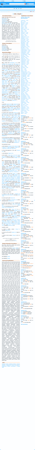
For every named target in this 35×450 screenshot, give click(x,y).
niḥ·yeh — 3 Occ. (24, 57)
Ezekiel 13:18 (4, 183)
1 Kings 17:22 (13, 156)
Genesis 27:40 (14, 85)
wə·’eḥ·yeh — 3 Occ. (25, 94)
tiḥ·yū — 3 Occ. (24, 69)
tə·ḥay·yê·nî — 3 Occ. (25, 62)
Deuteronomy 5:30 (16, 91)
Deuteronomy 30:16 (12, 105)
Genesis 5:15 (23, 173)
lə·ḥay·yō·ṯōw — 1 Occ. (25, 52)
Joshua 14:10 (17, 221)
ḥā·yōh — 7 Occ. (24, 28)
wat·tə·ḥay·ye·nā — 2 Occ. (26, 82)
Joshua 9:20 (13, 215)
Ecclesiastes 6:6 (13, 62)
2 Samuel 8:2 (14, 224)
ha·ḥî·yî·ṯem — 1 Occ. (25, 39)
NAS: (22, 117)
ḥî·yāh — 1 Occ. (24, 31)
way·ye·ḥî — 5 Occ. (24, 80)
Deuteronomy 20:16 (5, 176)
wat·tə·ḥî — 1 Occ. (24, 83)
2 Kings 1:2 (4, 147)
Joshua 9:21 (4, 89)
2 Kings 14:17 (17, 109)
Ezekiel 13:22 (14, 217)
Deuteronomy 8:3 (5, 125)
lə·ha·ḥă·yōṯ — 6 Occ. (25, 53)
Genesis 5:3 (12, 81)
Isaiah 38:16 (17, 128)
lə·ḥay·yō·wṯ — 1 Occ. (25, 48)
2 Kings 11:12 (16, 139)
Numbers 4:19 (4, 105)
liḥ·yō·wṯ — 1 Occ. (24, 55)
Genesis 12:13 (7, 70)
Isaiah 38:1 (5, 148)
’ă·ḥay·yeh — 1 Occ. (24, 20)
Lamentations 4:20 (16, 121)
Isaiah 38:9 (9, 148)
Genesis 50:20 (4, 217)
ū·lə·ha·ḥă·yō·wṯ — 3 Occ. (26, 74)
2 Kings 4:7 (12, 86)
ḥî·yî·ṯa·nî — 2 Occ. (24, 33)
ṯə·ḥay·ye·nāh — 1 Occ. (25, 59)
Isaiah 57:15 (14, 232)
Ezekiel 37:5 (16, 78)
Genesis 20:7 (11, 94)
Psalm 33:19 (9, 180)
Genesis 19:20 (13, 84)
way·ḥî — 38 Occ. (24, 86)
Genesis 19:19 (10, 225)
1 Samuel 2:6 (15, 171)
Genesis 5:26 (23, 224)
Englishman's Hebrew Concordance (9, 366)
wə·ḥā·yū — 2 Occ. (24, 91)
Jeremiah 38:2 (10, 64)
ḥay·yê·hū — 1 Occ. (24, 22)
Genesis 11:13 (23, 301)
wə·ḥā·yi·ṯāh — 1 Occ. (25, 90)
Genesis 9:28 (4, 108)
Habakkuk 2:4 (4, 135)
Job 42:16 (11, 110)
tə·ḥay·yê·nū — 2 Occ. (25, 63)
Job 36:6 (18, 179)
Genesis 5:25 (23, 216)
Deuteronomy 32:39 (5, 194)
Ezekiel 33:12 (4, 100)
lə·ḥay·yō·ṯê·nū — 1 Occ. (25, 51)
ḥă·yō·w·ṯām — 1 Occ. (25, 29)
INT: (21, 122)
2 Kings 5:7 (17, 229)
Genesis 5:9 (23, 141)
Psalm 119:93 (12, 164)
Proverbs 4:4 (17, 94)
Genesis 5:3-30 (13, 107)
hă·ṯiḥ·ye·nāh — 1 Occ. (25, 41)
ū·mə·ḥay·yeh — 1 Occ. (25, 75)
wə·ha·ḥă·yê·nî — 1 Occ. (25, 97)
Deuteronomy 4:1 (5, 91)
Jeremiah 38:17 (14, 70)
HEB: (22, 116)
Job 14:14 (15, 155)
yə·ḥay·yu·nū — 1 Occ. (25, 110)
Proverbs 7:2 (6, 95)
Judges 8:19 (10, 212)
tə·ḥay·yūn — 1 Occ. (24, 64)
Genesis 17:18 (12, 79)
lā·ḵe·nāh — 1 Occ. (24, 47)
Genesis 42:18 (4, 97)
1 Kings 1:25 (5, 139)
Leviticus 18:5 (11, 132)
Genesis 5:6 (23, 124)
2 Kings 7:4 (15, 92)
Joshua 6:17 (4, 84)
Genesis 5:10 (23, 148)
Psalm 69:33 (4, 142)
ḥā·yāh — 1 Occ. (24, 24)
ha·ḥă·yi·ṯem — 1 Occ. (25, 36)
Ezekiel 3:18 (7, 179)
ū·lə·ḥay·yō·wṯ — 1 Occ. (25, 71)
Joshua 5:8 (14, 100)
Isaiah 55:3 (16, 117)
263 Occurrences (24, 324)
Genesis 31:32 (9, 104)
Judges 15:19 (10, 153)
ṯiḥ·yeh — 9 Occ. (24, 66)
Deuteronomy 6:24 (13, 170)
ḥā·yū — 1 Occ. (24, 30)
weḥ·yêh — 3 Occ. (24, 93)
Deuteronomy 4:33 (5, 83)
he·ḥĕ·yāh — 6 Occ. (24, 44)
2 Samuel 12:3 (11, 188)
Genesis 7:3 (14, 169)
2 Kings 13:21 (10, 155)
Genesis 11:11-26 (10, 108)
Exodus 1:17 (14, 173)
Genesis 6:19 (17, 216)
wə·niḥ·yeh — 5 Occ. (25, 99)
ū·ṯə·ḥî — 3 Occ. (24, 77)
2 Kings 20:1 (16, 147)
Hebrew (7, 11)
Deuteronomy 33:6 (5, 80)
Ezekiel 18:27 (7, 182)
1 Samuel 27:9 (9, 166)
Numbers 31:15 (16, 165)
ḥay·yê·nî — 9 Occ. (24, 23)
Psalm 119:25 (8, 168)
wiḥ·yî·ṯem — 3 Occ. (24, 104)
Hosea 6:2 (4, 121)
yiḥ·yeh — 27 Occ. (24, 112)
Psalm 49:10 (14, 80)
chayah (8, 258)
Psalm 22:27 (17, 141)
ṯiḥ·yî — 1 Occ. (23, 68)
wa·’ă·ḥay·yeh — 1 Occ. (25, 78)
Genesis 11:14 (23, 310)
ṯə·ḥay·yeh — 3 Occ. (24, 58)
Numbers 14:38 (6, 75)
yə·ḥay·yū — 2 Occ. (24, 109)
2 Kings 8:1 (14, 235)
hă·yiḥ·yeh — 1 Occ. (24, 43)
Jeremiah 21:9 (4, 64)
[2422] (34, 202)
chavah (8, 256)
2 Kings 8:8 (9, 147)
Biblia (1, 11)
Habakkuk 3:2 (17, 168)
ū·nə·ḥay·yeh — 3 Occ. (25, 76)
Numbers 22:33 (13, 211)
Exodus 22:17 (4, 174)
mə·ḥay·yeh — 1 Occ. (25, 56)
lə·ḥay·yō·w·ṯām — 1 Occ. (25, 50)
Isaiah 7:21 (4, 188)
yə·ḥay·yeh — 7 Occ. (25, 106)
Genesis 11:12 (23, 294)
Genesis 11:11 (23, 285)
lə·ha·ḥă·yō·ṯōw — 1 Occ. (25, 54)
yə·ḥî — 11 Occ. (24, 111)
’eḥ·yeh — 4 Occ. (24, 35)
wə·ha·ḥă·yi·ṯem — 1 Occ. (26, 98)
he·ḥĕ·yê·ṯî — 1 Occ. (25, 45)
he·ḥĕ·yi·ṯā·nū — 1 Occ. (25, 46)
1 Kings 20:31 (17, 183)
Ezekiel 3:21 (9, 99)
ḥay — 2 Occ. (23, 21)
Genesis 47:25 (17, 210)
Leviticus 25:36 (5, 69)
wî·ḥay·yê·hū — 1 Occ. (25, 102)
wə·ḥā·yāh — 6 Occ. (24, 87)
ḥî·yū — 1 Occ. (23, 34)
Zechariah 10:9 (8, 76)
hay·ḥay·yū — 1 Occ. (25, 42)
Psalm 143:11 (4, 207)
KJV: (22, 120)
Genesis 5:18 (23, 190)
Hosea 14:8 (12, 197)
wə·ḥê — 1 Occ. (24, 92)
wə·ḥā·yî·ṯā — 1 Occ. (25, 89)
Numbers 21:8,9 (11, 146)
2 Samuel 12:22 (11, 113)
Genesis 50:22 (10, 109)
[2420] (1, 202)
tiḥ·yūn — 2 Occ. (24, 70)
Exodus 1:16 (4, 71)
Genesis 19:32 (4, 185)
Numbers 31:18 (16, 214)
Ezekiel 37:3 (7, 90)
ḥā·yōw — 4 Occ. (24, 27)
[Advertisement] (17, 375)
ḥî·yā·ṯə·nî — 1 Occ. (24, 32)
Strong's (4, 11)
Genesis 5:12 (23, 157)
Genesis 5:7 (23, 132)
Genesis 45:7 (13, 219)
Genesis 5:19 (23, 199)
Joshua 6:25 (14, 209)
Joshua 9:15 (10, 174)
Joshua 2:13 (4, 212)
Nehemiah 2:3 (16, 142)
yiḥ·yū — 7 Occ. (24, 113)
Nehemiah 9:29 (11, 133)
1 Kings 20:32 (13, 116)
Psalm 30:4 (4, 180)
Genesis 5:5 (17, 64)
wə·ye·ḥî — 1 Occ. (24, 100)
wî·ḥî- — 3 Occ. (24, 103)
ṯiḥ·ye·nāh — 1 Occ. (24, 67)
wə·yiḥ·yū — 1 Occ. (24, 101)
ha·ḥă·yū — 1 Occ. (24, 38)
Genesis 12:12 (17, 174)
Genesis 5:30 (23, 240)
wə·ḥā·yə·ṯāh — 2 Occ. (25, 88)
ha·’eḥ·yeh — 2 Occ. (24, 40)
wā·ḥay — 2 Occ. (24, 79)
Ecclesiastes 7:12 (10, 207)
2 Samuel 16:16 (11, 138)
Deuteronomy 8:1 (5, 92)
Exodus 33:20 (15, 104)
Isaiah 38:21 (4, 81)
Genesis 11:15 (23, 315)
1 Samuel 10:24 (5, 138)
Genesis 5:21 (23, 207)
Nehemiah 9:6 (10, 171)
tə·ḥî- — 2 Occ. (24, 65)
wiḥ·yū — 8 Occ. (24, 105)
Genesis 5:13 (23, 164)
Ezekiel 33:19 (17, 129)
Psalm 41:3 (15, 180)
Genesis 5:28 (23, 233)
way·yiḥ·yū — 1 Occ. (25, 81)
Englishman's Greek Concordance (12, 365)
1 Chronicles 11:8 (14, 199)
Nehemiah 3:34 (11, 200)
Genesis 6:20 (7, 216)
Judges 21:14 (5, 165)
